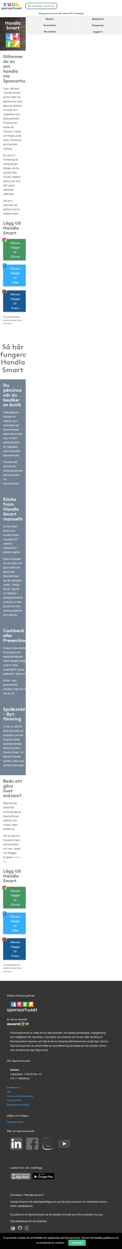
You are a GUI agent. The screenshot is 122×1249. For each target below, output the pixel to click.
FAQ (9, 1091)
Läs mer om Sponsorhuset (20, 1095)
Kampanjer (98, 25)
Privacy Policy (14, 1100)
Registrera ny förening (18, 1104)
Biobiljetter (98, 18)
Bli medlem (50, 31)
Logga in (98, 31)
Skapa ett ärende (15, 1121)
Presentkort (50, 25)
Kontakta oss (13, 1087)
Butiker (50, 18)
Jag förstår (77, 1242)
